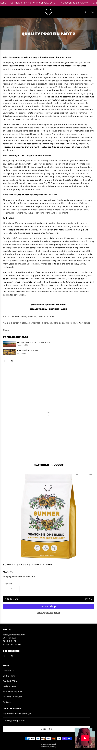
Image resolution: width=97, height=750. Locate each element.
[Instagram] (11, 361)
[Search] (86, 12)
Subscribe (46, 729)
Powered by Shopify (48, 746)
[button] (85, 738)
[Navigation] (4, 12)
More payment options (48, 612)
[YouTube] (18, 361)
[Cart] (92, 12)
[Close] (94, 729)
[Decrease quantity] (6, 589)
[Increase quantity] (16, 589)
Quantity (8, 583)
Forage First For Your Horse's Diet (34, 342)
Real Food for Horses (27, 350)
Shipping (7, 576)
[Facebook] (5, 361)
